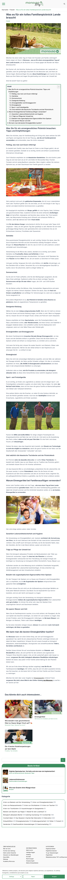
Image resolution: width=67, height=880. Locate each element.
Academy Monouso (9, 861)
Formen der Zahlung (9, 851)
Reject (33, 876)
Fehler (52, 821)
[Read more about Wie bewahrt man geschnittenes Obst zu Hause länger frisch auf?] (18, 709)
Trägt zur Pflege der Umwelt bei (22, 116)
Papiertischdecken (51, 851)
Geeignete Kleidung (18, 100)
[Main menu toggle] (3, 4)
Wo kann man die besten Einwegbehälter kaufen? (25, 123)
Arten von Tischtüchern (11, 808)
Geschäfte (6, 857)
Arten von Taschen (48, 805)
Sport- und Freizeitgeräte (20, 107)
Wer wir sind (6, 848)
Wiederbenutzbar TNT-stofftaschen (56, 857)
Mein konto (29, 850)
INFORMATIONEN (31, 848)
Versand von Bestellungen (11, 855)
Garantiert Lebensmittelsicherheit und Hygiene (27, 114)
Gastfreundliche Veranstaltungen (24, 824)
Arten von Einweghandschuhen (43, 802)
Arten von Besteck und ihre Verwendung (16, 802)
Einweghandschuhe (22, 821)
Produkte (7, 751)
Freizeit (12, 10)
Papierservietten (50, 848)
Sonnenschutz (17, 98)
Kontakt (28, 856)
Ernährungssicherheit (39, 821)
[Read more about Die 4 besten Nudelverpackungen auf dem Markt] (18, 736)
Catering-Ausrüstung (32, 815)
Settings (11, 876)
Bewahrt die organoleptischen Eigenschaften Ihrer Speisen (31, 118)
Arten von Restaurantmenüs (12, 805)
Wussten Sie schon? (20, 725)
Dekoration (47, 818)
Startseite (5, 10)
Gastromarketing (42, 824)
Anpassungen (30, 861)
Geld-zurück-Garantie (9, 853)
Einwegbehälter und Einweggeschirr (24, 103)
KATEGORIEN (50, 846)
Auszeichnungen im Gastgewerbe (32, 808)
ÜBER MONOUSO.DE (9, 846)
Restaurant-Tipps (9, 725)
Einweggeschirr (39, 678)
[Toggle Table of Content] (58, 86)
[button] (64, 4)
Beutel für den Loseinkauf (35, 812)
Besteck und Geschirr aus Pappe (14, 812)
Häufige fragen (30, 852)
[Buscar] (63, 760)
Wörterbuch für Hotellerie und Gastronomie (46, 718)
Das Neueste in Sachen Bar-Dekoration (28, 818)
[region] (33, 873)
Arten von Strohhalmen (32, 805)
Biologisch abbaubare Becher (13, 815)
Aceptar (54, 876)
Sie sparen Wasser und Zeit (21, 121)
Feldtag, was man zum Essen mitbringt (24, 94)
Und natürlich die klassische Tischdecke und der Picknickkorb (32, 109)
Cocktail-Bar (46, 815)
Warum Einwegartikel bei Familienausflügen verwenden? (27, 112)
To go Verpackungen (52, 853)
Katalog (28, 854)
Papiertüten (49, 855)
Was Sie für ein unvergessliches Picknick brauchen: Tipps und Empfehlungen (29, 90)
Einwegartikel (40, 717)
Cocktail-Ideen (8, 818)
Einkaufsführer (8, 821)
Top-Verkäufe (13, 751)
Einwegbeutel (16, 105)
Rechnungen (30, 859)
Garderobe (6, 824)
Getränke (15, 96)
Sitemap (5, 859)
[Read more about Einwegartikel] (48, 707)
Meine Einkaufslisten (32, 863)
